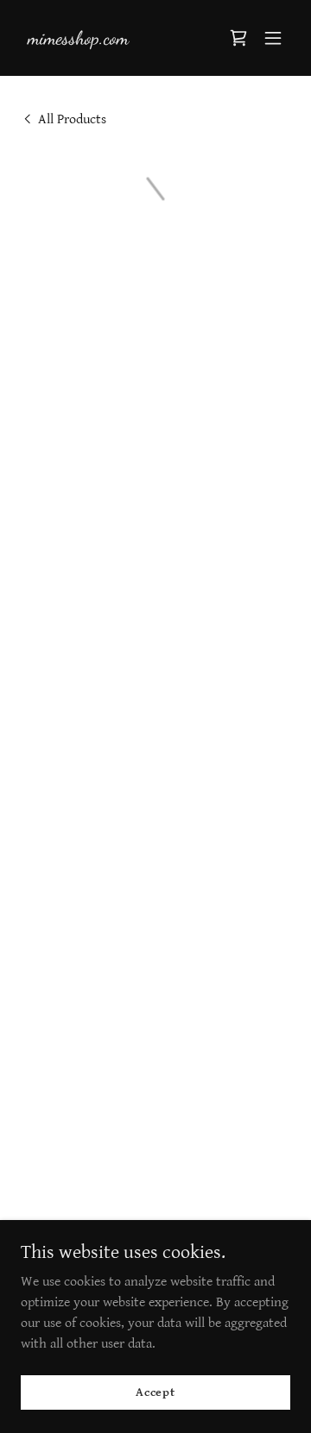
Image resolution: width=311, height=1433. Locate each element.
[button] (238, 38)
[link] (78, 40)
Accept (155, 1392)
